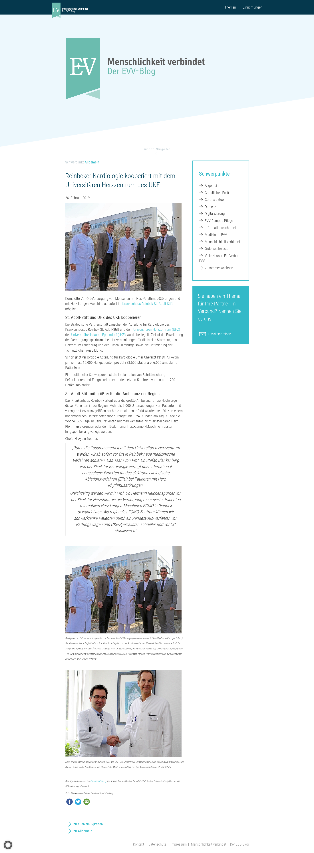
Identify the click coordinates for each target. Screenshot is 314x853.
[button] (8, 845)
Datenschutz (157, 844)
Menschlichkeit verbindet (222, 242)
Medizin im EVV (216, 234)
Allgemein (92, 162)
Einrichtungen (252, 7)
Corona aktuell (215, 199)
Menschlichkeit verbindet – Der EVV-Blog (220, 844)
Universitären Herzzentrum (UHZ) (156, 329)
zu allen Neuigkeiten (88, 824)
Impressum (179, 844)
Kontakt (138, 844)
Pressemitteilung (98, 781)
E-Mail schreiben (219, 334)
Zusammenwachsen (219, 268)
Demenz (210, 206)
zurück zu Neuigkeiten (157, 149)
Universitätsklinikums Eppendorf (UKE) (98, 335)
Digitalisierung (215, 213)
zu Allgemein (82, 831)
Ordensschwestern (218, 248)
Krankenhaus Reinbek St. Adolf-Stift (147, 303)
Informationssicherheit (221, 228)
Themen (230, 7)
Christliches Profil (217, 193)
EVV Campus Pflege (219, 220)
